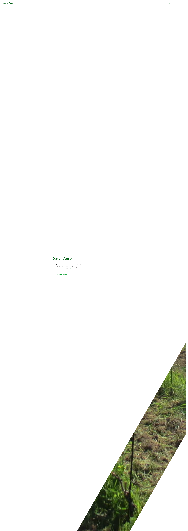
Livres (154, 3)
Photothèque (168, 3)
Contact (183, 3)
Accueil (149, 3)
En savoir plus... (74, 269)
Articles (161, 3)
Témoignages (176, 3)
